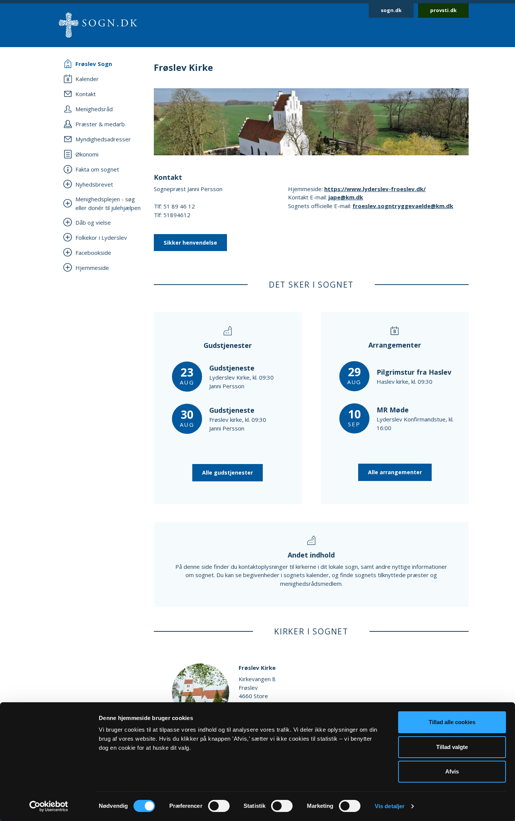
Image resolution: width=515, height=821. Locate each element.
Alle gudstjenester (227, 472)
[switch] (219, 806)
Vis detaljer (390, 806)
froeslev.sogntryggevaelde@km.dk (403, 206)
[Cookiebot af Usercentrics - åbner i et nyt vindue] (49, 806)
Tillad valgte (452, 747)
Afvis (452, 771)
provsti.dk (443, 10)
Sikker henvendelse (190, 242)
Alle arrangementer (395, 472)
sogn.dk (391, 10)
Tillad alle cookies (452, 722)
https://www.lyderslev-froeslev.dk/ (375, 189)
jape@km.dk (345, 197)
